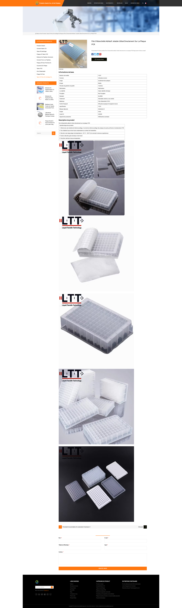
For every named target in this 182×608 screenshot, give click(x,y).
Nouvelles (119, 3)
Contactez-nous (135, 3)
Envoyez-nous (100, 59)
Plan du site (72, 595)
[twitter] (42, 594)
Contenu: (61, 552)
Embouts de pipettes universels (45, 57)
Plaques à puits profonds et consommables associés (44, 63)
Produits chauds (41, 45)
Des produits (109, 3)
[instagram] (48, 594)
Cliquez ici (46, 590)
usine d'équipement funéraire (129, 586)
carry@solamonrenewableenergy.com (105, 606)
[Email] (52, 587)
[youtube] (45, 594)
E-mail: (106, 537)
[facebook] (36, 594)
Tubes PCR (39, 68)
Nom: (60, 537)
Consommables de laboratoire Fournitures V (79, 527)
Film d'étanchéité (41, 71)
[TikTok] (50, 594)
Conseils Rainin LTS (41, 48)
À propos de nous (98, 3)
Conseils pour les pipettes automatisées (44, 60)
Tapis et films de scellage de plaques (55, 33)
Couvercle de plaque (42, 65)
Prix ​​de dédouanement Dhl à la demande (131, 584)
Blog (126, 3)
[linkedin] (39, 594)
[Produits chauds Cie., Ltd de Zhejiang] (42, 582)
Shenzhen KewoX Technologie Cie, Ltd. (131, 588)
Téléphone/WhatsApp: (64, 545)
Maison (89, 3)
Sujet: (106, 545)
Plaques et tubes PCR (42, 54)
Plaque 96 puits (41, 74)
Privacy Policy (73, 597)
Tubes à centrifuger (42, 51)
